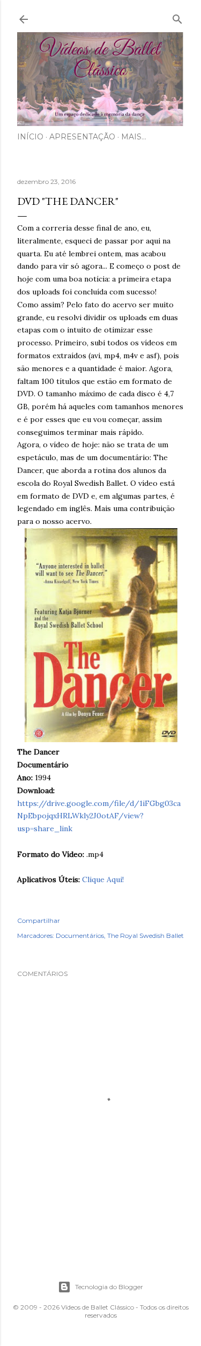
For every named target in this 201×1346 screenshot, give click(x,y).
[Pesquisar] (177, 16)
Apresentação (82, 137)
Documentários (80, 935)
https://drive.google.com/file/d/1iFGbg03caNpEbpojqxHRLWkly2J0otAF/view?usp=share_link (99, 816)
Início (30, 137)
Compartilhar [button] (38, 920)
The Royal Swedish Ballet (145, 935)
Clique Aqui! (103, 879)
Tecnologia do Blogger (109, 1287)
